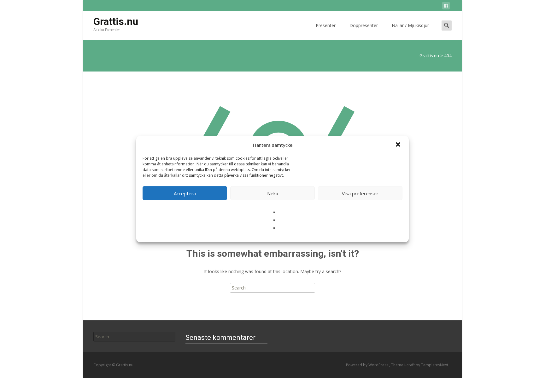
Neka (272, 193)
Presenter (326, 25)
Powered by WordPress (367, 365)
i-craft (410, 365)
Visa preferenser (360, 193)
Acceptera (185, 193)
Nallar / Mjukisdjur (410, 25)
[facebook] (446, 7)
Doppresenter (363, 25)
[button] (398, 145)
